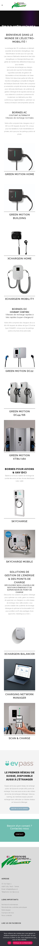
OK (9, 943)
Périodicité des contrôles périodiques (14, 907)
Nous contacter (7, 915)
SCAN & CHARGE (19, 738)
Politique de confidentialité (23, 943)
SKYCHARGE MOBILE (19, 561)
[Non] (36, 938)
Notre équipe (6, 910)
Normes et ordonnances (10, 904)
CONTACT (19, 834)
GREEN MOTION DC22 (19, 370)
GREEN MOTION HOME (19, 174)
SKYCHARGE (19, 521)
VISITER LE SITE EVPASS (19, 808)
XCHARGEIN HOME (20, 258)
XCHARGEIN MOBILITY (19, 298)
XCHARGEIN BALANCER (19, 653)
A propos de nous (8, 913)
